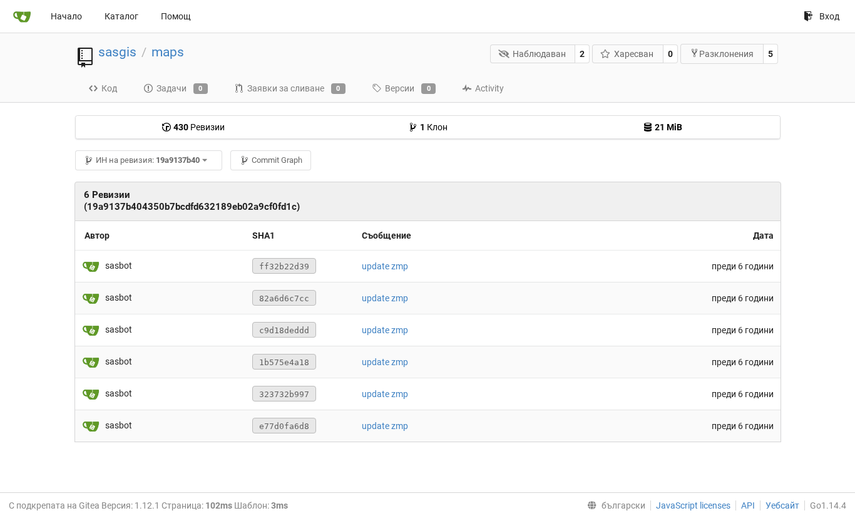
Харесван (633, 54)
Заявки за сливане (293, 88)
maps (167, 52)
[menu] (613, 505)
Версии (408, 88)
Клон (434, 127)
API (748, 505)
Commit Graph (277, 160)
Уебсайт (782, 505)
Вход (829, 16)
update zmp (385, 266)
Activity (489, 88)
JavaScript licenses (693, 505)
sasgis (117, 52)
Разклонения (726, 54)
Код (109, 88)
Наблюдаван (539, 54)
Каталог (121, 16)
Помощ (176, 16)
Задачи (179, 88)
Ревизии (199, 127)
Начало (66, 16)
